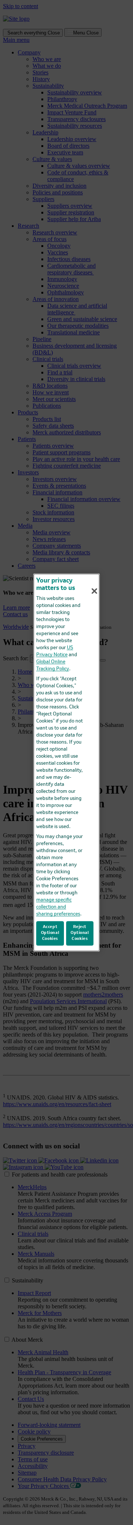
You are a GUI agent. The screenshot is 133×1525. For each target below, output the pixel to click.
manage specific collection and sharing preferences (58, 907)
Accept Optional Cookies (50, 933)
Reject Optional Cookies (80, 933)
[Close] (94, 591)
